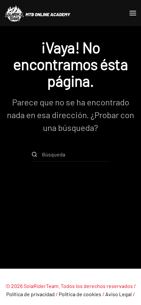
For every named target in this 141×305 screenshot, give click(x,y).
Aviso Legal (118, 294)
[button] (133, 13)
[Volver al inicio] (37, 13)
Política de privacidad (30, 294)
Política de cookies (80, 294)
